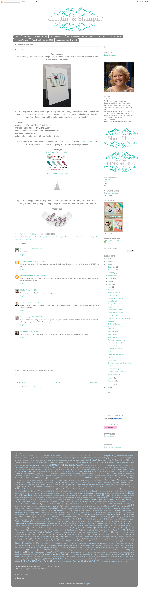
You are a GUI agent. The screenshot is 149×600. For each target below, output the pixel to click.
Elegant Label (32, 484)
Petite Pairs (19, 523)
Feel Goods (18, 489)
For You (114, 489)
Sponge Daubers (116, 539)
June (110, 284)
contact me (87, 142)
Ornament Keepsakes (23, 519)
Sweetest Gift (128, 547)
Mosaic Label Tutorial (48, 512)
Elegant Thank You (61, 484)
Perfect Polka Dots (111, 521)
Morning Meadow (21, 512)
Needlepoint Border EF (97, 514)
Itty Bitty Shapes (53, 501)
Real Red (90, 528)
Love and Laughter (26, 506)
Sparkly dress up (113, 369)
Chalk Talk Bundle (40, 471)
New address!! (113, 337)
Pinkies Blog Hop (111, 523)
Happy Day (27, 495)
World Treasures (103, 561)
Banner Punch (25, 462)
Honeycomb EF (102, 497)
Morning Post (34, 512)
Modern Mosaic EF (86, 510)
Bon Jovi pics (100, 467)
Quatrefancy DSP (62, 528)
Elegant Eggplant (20, 484)
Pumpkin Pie (45, 528)
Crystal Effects (63, 478)
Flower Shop (78, 489)
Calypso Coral (110, 469)
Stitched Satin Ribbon (39, 545)
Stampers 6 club (41, 36)
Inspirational (70, 499)
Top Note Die (25, 554)
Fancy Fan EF (97, 487)
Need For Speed (82, 514)
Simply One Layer (114, 307)
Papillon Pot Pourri (22, 521)
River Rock (98, 530)
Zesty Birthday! (113, 295)
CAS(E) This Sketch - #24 (57, 173)
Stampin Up (117, 541)
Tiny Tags (123, 552)
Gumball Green (99, 493)
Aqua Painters (123, 458)
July (109, 281)
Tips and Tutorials (115, 36)
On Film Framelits (129, 517)
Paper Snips (128, 519)
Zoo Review (123, 561)
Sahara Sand (31, 532)
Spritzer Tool (51, 541)
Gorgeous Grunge (84, 493)
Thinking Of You (74, 552)
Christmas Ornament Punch (82, 474)
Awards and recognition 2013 (67, 40)
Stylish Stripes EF (107, 545)
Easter (67, 482)
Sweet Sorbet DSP (116, 547)
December (112, 267)
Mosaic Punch (73, 512)
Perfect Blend (87, 521)
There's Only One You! (115, 348)
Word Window (92, 561)
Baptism (34, 462)
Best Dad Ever (94, 462)
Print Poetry (33, 528)
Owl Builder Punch (38, 519)
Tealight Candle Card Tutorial (90, 550)
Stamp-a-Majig (88, 541)
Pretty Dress (112, 360)
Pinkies (101, 523)
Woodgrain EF (78, 561)
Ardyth (22, 302)
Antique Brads (78, 458)
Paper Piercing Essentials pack (92, 519)
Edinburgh (106, 482)
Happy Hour (37, 495)
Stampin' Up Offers (44, 543)
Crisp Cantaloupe (120, 475)
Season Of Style (119, 532)
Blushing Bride (74, 467)
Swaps (75, 547)
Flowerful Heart (88, 489)
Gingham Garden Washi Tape (118, 491)
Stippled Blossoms (93, 543)
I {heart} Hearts (126, 497)
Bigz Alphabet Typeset (30, 465)
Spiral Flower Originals (102, 539)
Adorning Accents (108, 456)
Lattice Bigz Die (114, 504)
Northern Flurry (67, 517)
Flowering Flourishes (102, 489)
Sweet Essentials (102, 547)
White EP (99, 559)
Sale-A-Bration (45, 532)
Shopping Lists (80, 534)
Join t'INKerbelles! (56, 36)
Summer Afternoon (20, 547)
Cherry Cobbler (84, 471)
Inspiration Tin (60, 499)
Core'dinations (99, 475)
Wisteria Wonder (43, 561)
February (111, 381)
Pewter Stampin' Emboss (57, 523)
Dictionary (129, 480)
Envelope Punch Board (26, 487)
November (112, 270)
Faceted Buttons (85, 487)
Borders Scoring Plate (121, 467)
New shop (39, 516)
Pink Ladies (80, 523)
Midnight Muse (104, 508)
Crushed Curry (51, 478)
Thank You (50, 552)
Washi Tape (128, 556)
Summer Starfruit (52, 547)
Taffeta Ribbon (46, 550)
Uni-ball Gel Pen (86, 554)
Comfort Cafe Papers (52, 475)
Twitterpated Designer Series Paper (52, 554)
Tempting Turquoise (35, 552)
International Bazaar (82, 499)
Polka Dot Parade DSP (47, 525)
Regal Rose (120, 528)
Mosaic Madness (61, 512)
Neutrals (20, 517)
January (111, 384)
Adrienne (107, 179)
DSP (46, 482)
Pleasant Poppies (20, 525)
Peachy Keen (60, 521)
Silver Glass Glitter (92, 534)
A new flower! (112, 301)
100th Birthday (27, 455)
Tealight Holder (119, 550)
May (109, 287)
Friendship (56, 491)
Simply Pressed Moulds (34, 536)
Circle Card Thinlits (98, 473)
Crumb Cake (34, 237)
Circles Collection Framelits (114, 474)
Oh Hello (106, 517)
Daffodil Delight (90, 478)
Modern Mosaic (73, 510)
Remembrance (20, 530)
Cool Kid (81, 475)
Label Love (125, 501)
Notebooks (89, 517)
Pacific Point (50, 519)
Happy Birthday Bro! (115, 374)
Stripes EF (86, 545)
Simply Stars (79, 536)
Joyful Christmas (88, 501)
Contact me (101, 36)
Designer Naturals (90, 480)
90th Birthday (75, 455)
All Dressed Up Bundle (40, 458)
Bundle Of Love (64, 469)
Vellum (115, 554)
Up (93, 554)
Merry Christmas (67, 508)
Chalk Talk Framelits (53, 471)
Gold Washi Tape (71, 493)
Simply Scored (49, 536)
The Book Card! (113, 315)
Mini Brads (126, 508)
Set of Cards (70, 534)
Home (17, 36)
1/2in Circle (18, 455)
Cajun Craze (86, 469)
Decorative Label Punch (22, 480)
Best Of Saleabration (122, 462)
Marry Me (127, 506)
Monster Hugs (99, 510)
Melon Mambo (53, 508)
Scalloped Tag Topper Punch (89, 532)
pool (58, 525)
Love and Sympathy (39, 506)
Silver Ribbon (123, 534)
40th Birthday (46, 456)
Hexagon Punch (61, 497)
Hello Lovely (41, 497)
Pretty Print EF (126, 525)
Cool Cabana (73, 475)
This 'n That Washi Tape (89, 552)
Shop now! (27, 36)
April (110, 290)
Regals (130, 528)
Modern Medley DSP (58, 510)
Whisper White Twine (88, 559)
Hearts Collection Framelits (118, 495)
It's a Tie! (111, 357)
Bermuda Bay (81, 462)
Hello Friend (32, 497)
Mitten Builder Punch (42, 510)
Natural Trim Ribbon (31, 514)
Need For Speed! (114, 331)
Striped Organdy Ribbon (73, 545)
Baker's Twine (120, 460)
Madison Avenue (69, 506)
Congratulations (64, 475)
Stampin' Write (55, 543)
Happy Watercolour (61, 495)
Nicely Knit (47, 516)
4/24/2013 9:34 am (32, 331)
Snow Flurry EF (35, 539)
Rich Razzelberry (73, 530)
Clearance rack (129, 474)
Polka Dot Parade (33, 525)
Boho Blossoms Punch (89, 467)
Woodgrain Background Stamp (62, 561)
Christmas (51, 474)
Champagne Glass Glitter (69, 471)
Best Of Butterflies (107, 462)
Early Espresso (55, 482)
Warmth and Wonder (116, 556)
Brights (40, 469)
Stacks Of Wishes (75, 541)
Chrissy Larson (26, 261)
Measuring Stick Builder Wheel (37, 508)
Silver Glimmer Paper (107, 534)
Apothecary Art (113, 457)
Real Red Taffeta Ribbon (105, 528)
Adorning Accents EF (22, 458)
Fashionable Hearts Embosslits (112, 487)
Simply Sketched (64, 536)
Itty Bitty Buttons (42, 501)
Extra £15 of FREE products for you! (80, 36)
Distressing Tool (29, 482)
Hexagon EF (50, 497)
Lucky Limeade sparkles (116, 354)
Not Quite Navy (78, 517)
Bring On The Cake (52, 469)
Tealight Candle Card (74, 550)
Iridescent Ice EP (96, 499)
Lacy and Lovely (46, 503)
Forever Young (125, 489)
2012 (108, 387)
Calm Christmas (98, 469)
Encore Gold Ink (119, 484)
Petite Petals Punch (42, 523)
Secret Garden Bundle (30, 534)
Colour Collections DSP (38, 475)
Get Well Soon (91, 491)
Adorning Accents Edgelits (124, 456)
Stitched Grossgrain (22, 545)
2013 (108, 264)
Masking (17, 508)
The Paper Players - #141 (57, 152)
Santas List (58, 532)
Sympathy (33, 550)
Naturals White (60, 514)
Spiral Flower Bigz (89, 539)
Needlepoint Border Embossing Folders (120, 514)
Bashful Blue (25, 237)
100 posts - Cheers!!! (115, 343)
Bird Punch (45, 465)
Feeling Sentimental (31, 489)
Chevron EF (122, 471)
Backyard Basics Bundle (76, 460)
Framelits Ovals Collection (28, 491)
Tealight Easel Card (106, 550)
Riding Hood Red (87, 530)
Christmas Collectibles (65, 474)
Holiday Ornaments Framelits (77, 497)
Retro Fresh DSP (42, 530)
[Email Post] (41, 234)
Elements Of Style (75, 484)
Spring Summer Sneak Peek (36, 541)
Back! (109, 351)
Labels (132, 501)
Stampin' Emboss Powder (25, 543)
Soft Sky (55, 539)
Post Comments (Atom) (33, 387)
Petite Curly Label (125, 521)
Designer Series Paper (106, 480)
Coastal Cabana (22, 475)
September (112, 275)
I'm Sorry (33, 499)
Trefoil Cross (34, 554)
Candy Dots (123, 469)
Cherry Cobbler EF (99, 471)
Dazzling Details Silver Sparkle (109, 478)
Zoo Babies (114, 561)
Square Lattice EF (62, 541)
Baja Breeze (90, 460)
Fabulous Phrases (72, 487)
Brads (130, 467)
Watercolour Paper (20, 559)
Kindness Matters (114, 324)
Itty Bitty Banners (68, 237)
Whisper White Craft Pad (73, 559)
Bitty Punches (98, 465)
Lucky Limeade (54, 506)
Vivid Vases (104, 556)
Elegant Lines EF (46, 484)
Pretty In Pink (102, 525)
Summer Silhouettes (36, 547)
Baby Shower (63, 460)
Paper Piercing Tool (116, 519)
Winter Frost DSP (29, 561)
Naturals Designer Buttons (47, 514)
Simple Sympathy (114, 292)
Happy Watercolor (48, 495)
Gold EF (31, 493)
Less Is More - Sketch (115, 298)
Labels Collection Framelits (27, 504)
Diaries (121, 480)
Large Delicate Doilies (88, 503)
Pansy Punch (72, 519)
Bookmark (110, 467)
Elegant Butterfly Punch (121, 482)
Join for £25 (77, 501)
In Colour (40, 499)
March (110, 378)
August (110, 278)
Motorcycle (108, 512)
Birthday (54, 465)
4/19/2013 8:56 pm (31, 290)
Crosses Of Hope (26, 478)
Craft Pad (108, 475)
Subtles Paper (127, 545)
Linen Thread (126, 504)
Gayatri (23, 331)
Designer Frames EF (77, 480)
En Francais (109, 484)
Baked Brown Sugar (105, 460)
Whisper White (39, 239)
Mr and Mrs (117, 512)
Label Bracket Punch (114, 501)
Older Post (94, 382)
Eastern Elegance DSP (89, 482)
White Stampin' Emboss (110, 559)
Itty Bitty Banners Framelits (84, 237)
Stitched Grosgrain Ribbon (124, 543)
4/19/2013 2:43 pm (38, 261)
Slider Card (102, 536)
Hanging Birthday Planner (113, 493)
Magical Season (81, 506)
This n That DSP (112, 552)
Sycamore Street (21, 550)
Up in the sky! (112, 334)
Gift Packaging (103, 491)
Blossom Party (36, 467)
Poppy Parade (77, 525)
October (111, 273)
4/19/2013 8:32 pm (39, 275)
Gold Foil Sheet (41, 493)
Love (16, 506)
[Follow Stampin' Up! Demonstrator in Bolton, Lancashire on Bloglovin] (113, 419)
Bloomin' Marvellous (22, 467)
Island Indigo (56, 237)
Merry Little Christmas (81, 508)
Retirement (31, 530)
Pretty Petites (114, 525)
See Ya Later (45, 534)
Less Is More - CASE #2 (116, 309)
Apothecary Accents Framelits (95, 458)
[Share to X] (50, 234)
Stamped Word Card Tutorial (117, 304)
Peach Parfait (49, 521)
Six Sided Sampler (90, 536)
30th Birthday (36, 455)
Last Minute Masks (102, 503)
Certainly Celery (26, 471)
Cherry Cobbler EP (111, 471)
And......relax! (112, 346)
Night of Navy (56, 517)
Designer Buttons (46, 237)
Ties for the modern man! (116, 340)
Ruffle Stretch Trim (119, 530)
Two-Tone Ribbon (74, 554)
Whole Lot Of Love (124, 559)
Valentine (109, 554)
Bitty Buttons (88, 465)
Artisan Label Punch (24, 460)
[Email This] (46, 234)
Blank (107, 465)
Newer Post (20, 382)
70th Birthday (66, 455)
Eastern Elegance (75, 482)
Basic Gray (68, 462)
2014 (108, 262)
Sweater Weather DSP (86, 547)
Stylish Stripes (96, 545)
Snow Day (25, 539)
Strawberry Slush (55, 545)
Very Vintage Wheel (57, 556)
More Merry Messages (112, 510)
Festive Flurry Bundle (48, 489)
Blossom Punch (63, 467)
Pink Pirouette (90, 523)
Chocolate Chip (29, 474)
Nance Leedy (25, 317)
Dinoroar (18, 482)
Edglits (99, 482)
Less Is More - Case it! (115, 312)
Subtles (117, 545)
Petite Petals (30, 523)
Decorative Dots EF (126, 478)
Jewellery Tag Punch (66, 501)
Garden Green (78, 491)
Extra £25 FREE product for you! (119, 318)
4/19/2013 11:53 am (39, 249)
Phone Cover (70, 523)
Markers (118, 506)
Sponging (125, 539)
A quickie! (111, 321)
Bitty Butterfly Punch (72, 465)
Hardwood (72, 495)
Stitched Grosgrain (108, 543)
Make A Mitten (93, 506)
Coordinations (89, 475)
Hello (25, 497)
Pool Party (65, 525)
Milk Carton (117, 508)
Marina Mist (108, 506)
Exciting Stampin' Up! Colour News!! (120, 363)
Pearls (79, 521)
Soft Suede (67, 539)
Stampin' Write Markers (69, 543)
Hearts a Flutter (101, 495)
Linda (22, 290)
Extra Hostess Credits (59, 487)
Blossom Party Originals (49, 467)
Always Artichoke (56, 458)
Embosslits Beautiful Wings (93, 484)
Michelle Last (93, 508)
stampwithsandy (26, 275)
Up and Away (100, 554)
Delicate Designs (36, 480)
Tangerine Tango (61, 550)
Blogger (86, 584)
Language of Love (74, 504)
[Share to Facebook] (52, 234)
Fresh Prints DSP (46, 491)
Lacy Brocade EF (60, 504)
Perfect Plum (97, 521)
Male (100, 506)
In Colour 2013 (50, 499)
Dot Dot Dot (39, 482)
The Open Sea (62, 552)
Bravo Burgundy (19, 469)
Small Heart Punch (122, 536)
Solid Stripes (28, 239)
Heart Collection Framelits (85, 495)
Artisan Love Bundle (52, 460)
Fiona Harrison (25, 249)
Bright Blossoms (31, 469)
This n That (102, 552)
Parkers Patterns (39, 521)
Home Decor (91, 497)
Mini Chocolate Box (29, 510)
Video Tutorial (69, 556)
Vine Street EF (80, 556)
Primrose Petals (20, 528)
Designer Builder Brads (49, 480)
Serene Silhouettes (57, 534)
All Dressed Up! (113, 366)
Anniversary (67, 458)
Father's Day (127, 487)
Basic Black (55, 462)
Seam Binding (104, 532)
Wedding (30, 559)
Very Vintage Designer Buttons (41, 556)
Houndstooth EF (115, 497)
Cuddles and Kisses (76, 478)
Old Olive (116, 517)
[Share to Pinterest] (54, 234)
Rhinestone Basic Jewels (56, 530)
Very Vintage (27, 556)
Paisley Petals (61, 519)
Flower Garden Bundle (65, 489)
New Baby (30, 517)
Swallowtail (66, 547)
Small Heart (110, 536)
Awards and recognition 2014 (42, 40)
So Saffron (45, 539)
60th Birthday (56, 456)
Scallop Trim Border (70, 532)
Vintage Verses (93, 556)
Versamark (123, 554)
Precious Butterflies (89, 525)
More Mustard (126, 510)
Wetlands (40, 559)
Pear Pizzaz (70, 521)
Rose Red (107, 530)
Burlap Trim (75, 469)
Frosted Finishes (67, 491)
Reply (22, 255)
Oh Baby (98, 516)
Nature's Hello (70, 514)
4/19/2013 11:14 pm (38, 317)
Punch (53, 528)
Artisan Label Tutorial (37, 460)
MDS (23, 508)
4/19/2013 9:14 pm (32, 302)
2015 (108, 259)
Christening (40, 474)
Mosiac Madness (86, 512)
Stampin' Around (127, 541)
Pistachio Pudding (124, 523)
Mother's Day (97, 512)
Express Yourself (42, 487)
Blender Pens (117, 465)
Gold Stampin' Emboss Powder (56, 493)
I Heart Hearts (25, 499)
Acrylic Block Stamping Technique (90, 455)
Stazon (83, 543)
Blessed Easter (128, 465)
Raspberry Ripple (76, 528)
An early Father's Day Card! (117, 371)
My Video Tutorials (21, 40)
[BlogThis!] (48, 234)
